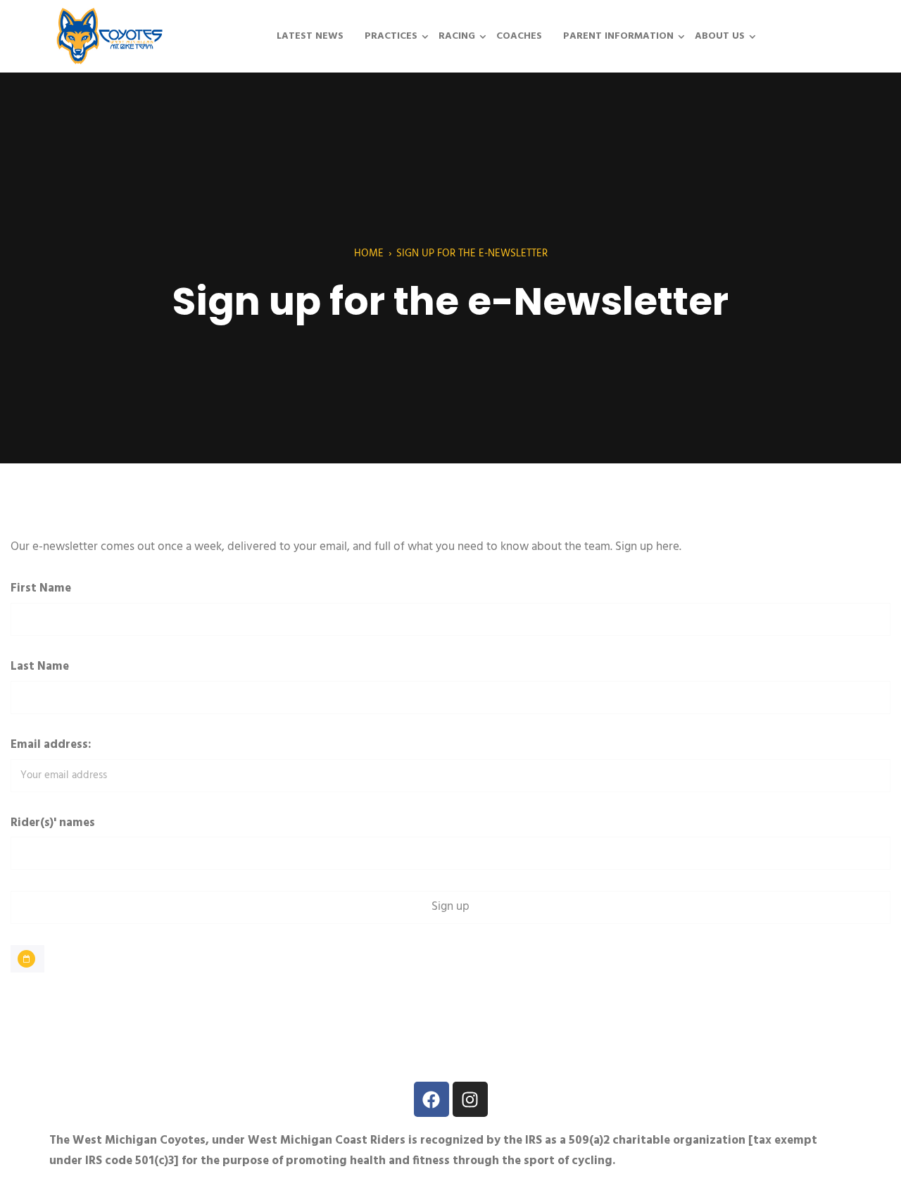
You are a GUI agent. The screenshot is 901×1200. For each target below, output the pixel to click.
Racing (457, 36)
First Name (41, 588)
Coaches (519, 36)
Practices (391, 36)
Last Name (40, 666)
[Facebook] (431, 1099)
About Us (720, 36)
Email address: (51, 744)
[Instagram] (470, 1099)
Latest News (310, 36)
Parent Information (618, 36)
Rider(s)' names (53, 822)
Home (369, 253)
